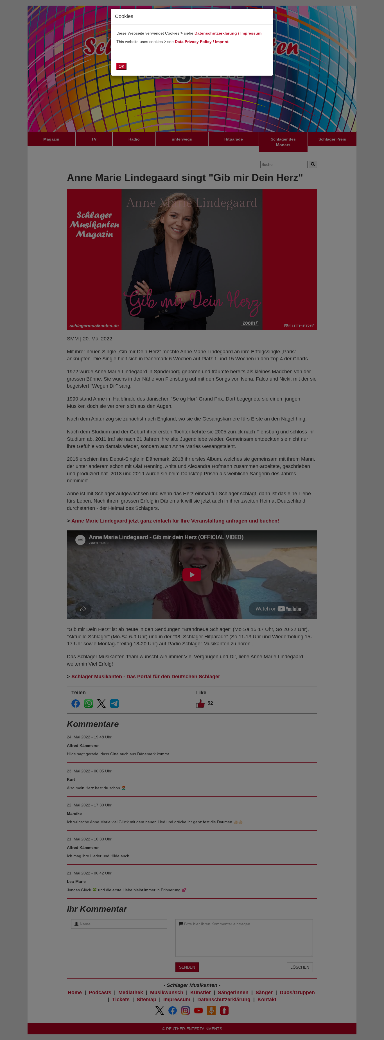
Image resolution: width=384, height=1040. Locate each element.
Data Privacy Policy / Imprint (202, 41)
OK (121, 66)
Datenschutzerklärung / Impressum (228, 33)
